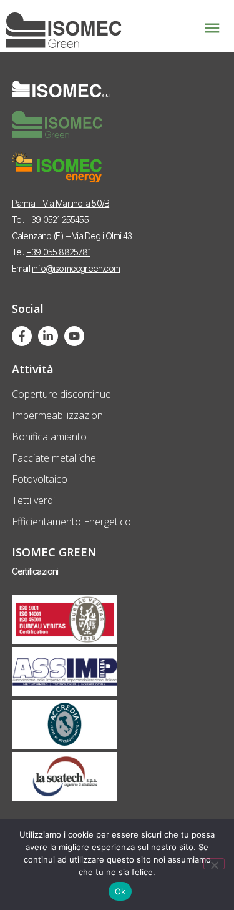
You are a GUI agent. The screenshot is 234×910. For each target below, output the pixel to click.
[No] (214, 863)
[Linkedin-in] (48, 336)
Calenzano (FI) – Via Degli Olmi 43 (72, 235)
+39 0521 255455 (57, 219)
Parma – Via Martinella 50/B (60, 203)
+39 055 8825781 (58, 252)
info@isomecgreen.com (76, 268)
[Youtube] (74, 336)
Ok (120, 891)
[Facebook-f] (22, 336)
